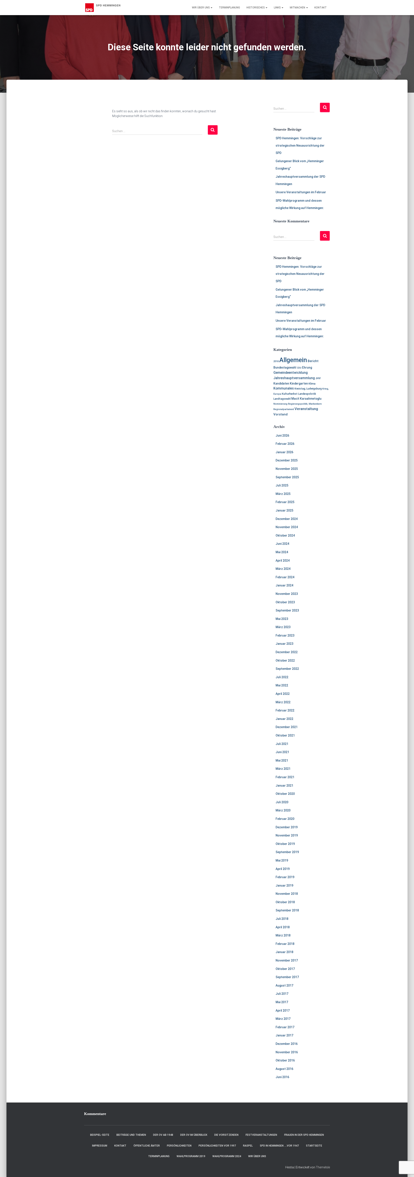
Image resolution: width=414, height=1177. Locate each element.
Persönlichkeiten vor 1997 (217, 1145)
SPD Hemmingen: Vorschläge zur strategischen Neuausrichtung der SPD (300, 145)
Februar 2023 (285, 635)
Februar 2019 (285, 877)
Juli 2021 (282, 744)
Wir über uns (201, 7)
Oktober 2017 (285, 969)
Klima (312, 383)
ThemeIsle (323, 1167)
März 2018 (283, 935)
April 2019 (283, 869)
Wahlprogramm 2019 (191, 1156)
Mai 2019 (282, 860)
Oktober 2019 (285, 844)
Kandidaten (281, 383)
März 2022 (283, 702)
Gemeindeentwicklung (290, 373)
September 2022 (287, 668)
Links (277, 7)
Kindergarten (299, 383)
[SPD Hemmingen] (105, 7)
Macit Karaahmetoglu (306, 398)
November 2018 (287, 893)
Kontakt (320, 7)
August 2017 (284, 985)
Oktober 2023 (285, 602)
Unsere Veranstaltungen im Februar (301, 192)
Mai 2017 (282, 1002)
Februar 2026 (285, 443)
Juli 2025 (282, 485)
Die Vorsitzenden (226, 1134)
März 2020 (283, 810)
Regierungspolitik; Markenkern (305, 403)
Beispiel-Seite (99, 1134)
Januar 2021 (284, 785)
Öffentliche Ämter (146, 1145)
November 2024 (287, 527)
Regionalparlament (283, 409)
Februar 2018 (285, 944)
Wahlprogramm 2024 (226, 1156)
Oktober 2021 (285, 735)
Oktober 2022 (285, 660)
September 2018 (287, 910)
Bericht (313, 361)
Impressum (99, 1145)
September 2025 (287, 477)
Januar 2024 (284, 585)
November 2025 (287, 468)
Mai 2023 (282, 619)
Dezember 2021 (287, 727)
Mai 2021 (282, 760)
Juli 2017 (282, 993)
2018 (276, 361)
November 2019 (287, 835)
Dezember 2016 (287, 1044)
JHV (318, 378)
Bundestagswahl (284, 367)
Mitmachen (298, 7)
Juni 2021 (282, 752)
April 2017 (283, 1010)
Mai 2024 (282, 552)
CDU (299, 367)
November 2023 (287, 594)
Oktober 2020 (285, 793)
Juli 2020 (282, 802)
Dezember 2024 (287, 519)
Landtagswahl (282, 398)
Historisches (255, 7)
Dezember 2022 (287, 652)
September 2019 (287, 852)
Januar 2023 (284, 643)
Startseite (314, 1145)
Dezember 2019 (287, 827)
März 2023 (283, 627)
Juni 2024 (282, 543)
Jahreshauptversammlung (294, 378)
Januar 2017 (284, 1035)
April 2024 (283, 560)
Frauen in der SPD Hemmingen (304, 1134)
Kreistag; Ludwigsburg (308, 388)
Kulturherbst (290, 393)
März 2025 (283, 494)
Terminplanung (229, 7)
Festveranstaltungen (261, 1134)
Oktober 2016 (285, 1060)
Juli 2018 (282, 918)
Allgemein (293, 360)
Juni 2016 (282, 1077)
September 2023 (287, 610)
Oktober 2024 (285, 535)
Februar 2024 (285, 577)
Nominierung (280, 403)
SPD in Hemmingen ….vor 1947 (279, 1145)
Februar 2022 (285, 710)
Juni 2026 (282, 435)
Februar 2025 (285, 502)
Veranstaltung (306, 409)
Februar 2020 (285, 819)
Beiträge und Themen (131, 1134)
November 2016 (287, 1052)
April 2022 (283, 693)
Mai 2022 (282, 685)
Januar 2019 (284, 885)
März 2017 (283, 1018)
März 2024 (283, 568)
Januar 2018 (284, 952)
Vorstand (280, 414)
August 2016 (284, 1069)
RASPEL (248, 1145)
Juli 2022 (282, 677)
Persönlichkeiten (179, 1145)
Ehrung (307, 367)
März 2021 (283, 768)
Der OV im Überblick (193, 1134)
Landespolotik (307, 393)
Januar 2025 (284, 510)
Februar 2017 (285, 1027)
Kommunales (283, 388)
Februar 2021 (285, 777)
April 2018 (283, 927)
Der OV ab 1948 (163, 1134)
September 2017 (287, 977)
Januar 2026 (284, 452)
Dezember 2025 (287, 460)
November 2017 (287, 960)
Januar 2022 (284, 719)
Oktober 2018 (285, 902)
